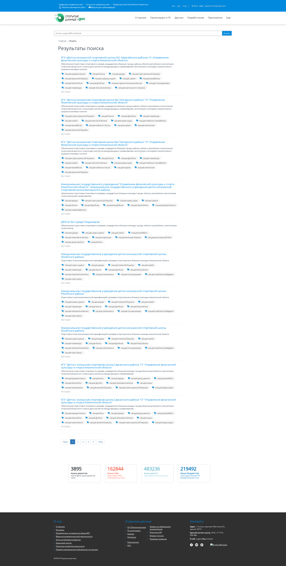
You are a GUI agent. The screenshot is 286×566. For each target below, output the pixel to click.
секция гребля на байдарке (160, 274)
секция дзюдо (118, 74)
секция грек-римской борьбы (146, 74)
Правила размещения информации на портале (77, 549)
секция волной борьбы (101, 387)
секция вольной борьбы (76, 78)
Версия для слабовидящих (103, 7)
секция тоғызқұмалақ (159, 83)
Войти (195, 5)
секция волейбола (151, 78)
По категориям (133, 530)
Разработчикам (195, 17)
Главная (62, 40)
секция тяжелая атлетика (76, 237)
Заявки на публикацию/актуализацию (160, 527)
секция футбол (95, 383)
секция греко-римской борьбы (133, 387)
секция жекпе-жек (146, 125)
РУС (179, 5)
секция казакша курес (105, 78)
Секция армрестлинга (75, 74)
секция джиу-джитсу (74, 242)
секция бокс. (97, 242)
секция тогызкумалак (131, 274)
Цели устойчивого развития (68, 539)
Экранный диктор (64, 543)
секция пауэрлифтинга (75, 209)
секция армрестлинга (165, 205)
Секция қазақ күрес (164, 387)
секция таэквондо (151, 116)
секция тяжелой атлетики (76, 274)
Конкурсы (60, 530)
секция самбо (129, 78)
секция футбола (97, 83)
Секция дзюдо (71, 232)
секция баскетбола (73, 83)
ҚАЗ (173, 5)
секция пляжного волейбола (152, 120)
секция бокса (99, 74)
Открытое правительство (98, 4)
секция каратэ (124, 125)
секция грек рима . (73, 279)
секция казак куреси (94, 232)
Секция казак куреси (74, 265)
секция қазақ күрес (123, 120)
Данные (179, 17)
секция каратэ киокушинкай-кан (127, 83)
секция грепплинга (105, 274)
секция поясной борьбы (122, 265)
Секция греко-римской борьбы (79, 116)
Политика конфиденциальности (70, 546)
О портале (140, 17)
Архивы (130, 534)
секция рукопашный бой (159, 237)
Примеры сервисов (158, 539)
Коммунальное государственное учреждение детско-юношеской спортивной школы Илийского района (113, 255)
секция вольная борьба (130, 237)
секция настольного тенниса (131, 87)
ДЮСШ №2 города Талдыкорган (80, 222)
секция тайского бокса (99, 125)
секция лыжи (146, 383)
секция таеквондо (73, 87)
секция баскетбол (73, 383)
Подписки (131, 537)
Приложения (215, 17)
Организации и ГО (160, 17)
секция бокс (98, 378)
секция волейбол (139, 232)
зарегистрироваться (215, 5)
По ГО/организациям (136, 527)
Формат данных (157, 535)
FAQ (129, 545)
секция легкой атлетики (100, 87)
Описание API (156, 532)
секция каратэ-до (103, 237)
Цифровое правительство (71, 4)
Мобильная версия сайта (73, 7)
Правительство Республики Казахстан (130, 4)
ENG (184, 5)
